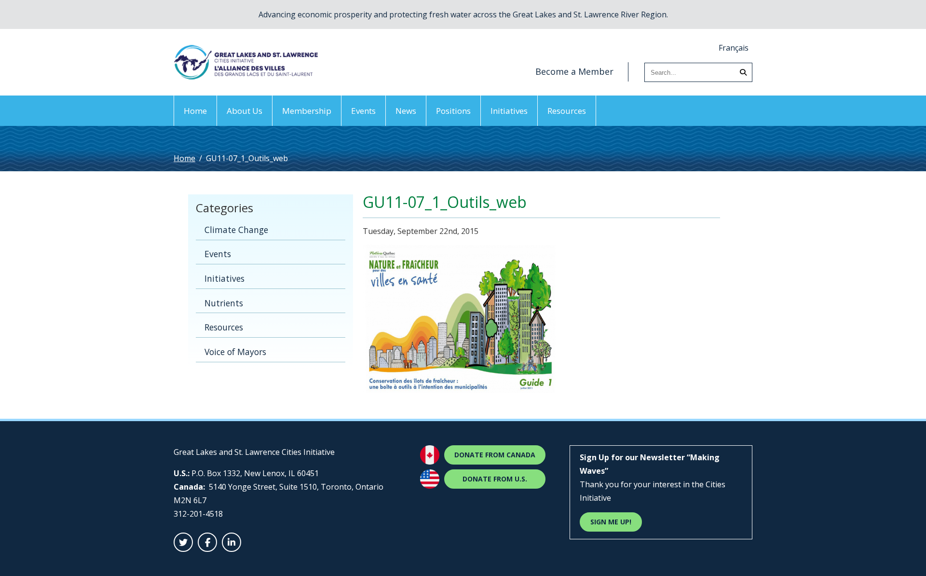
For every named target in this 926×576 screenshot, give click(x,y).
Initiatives (509, 110)
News (405, 110)
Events (363, 110)
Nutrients (223, 303)
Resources (566, 110)
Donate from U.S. (495, 478)
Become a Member (574, 71)
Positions (453, 110)
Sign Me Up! (610, 521)
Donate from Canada (494, 454)
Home (195, 110)
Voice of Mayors (235, 351)
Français (734, 47)
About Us (244, 110)
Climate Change (236, 229)
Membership (306, 110)
